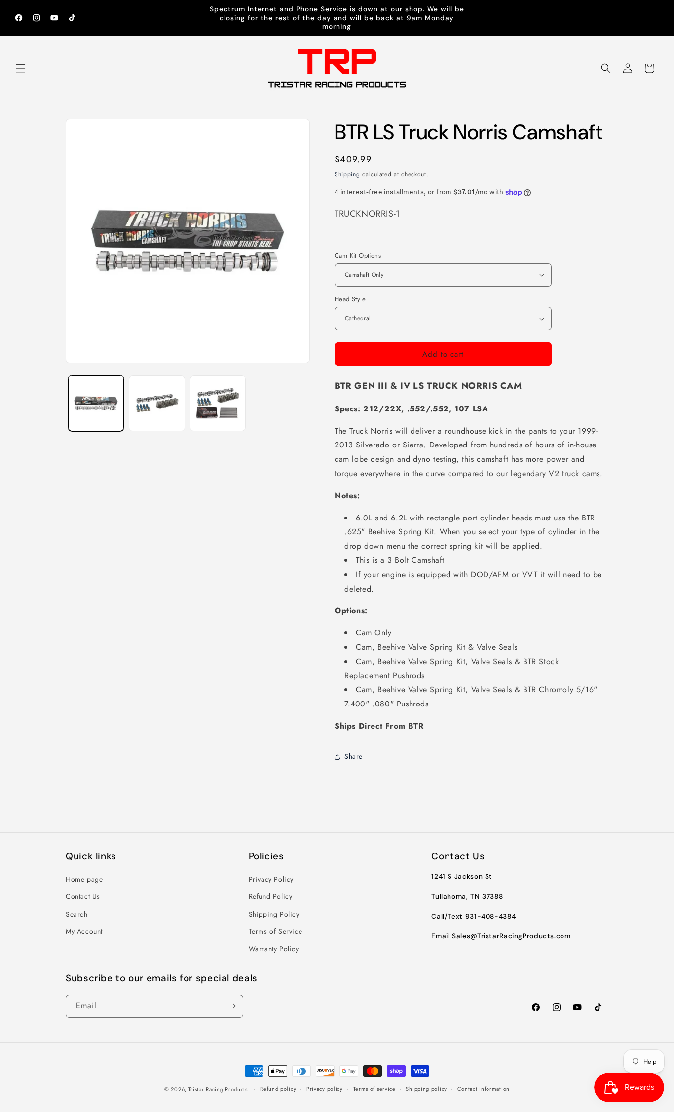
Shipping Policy (274, 914)
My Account (84, 931)
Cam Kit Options (358, 255)
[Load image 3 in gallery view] (218, 403)
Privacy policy (324, 1089)
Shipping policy (426, 1089)
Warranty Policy (274, 949)
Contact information (483, 1089)
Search (77, 914)
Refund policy (278, 1089)
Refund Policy (271, 897)
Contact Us (83, 897)
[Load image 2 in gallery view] (157, 403)
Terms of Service (275, 931)
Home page (84, 879)
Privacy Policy (271, 879)
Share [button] (353, 756)
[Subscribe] (232, 1006)
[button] (21, 68)
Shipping (347, 174)
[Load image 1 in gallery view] (96, 403)
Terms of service (374, 1089)
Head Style (350, 299)
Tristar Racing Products (218, 1089)
